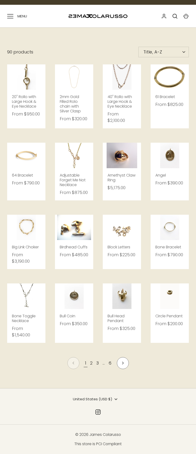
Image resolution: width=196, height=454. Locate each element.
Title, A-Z (152, 52)
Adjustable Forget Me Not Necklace (73, 180)
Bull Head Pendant (116, 318)
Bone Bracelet (168, 247)
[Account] (164, 16)
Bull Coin (67, 316)
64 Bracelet (22, 175)
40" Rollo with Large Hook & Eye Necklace (120, 101)
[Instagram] (98, 412)
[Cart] (186, 16)
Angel (160, 175)
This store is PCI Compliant (98, 444)
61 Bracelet (165, 96)
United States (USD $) (92, 399)
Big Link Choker (25, 247)
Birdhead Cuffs (73, 247)
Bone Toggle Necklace (24, 318)
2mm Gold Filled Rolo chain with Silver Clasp (70, 104)
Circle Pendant (169, 316)
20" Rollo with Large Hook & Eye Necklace (24, 101)
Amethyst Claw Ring (122, 177)
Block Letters (119, 247)
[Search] (175, 16)
